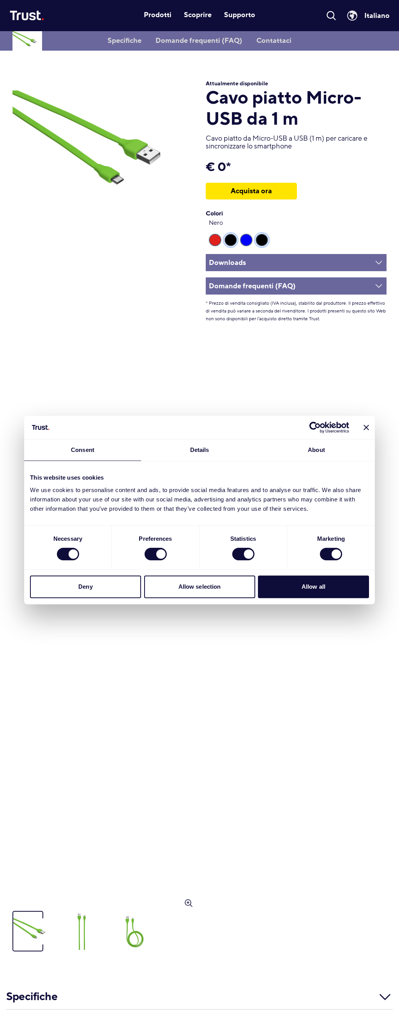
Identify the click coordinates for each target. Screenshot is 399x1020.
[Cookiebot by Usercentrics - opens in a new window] (315, 427)
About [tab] (316, 449)
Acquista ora (251, 191)
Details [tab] (199, 449)
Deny (85, 586)
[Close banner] (366, 427)
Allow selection (199, 586)
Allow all (313, 586)
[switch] (156, 554)
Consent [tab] (82, 449)
